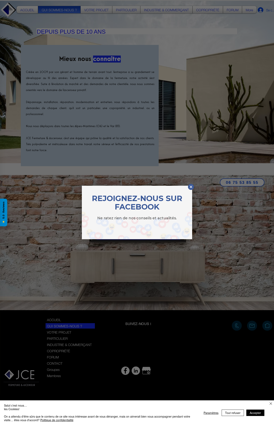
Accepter (255, 413)
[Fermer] (270, 404)
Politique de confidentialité (56, 420)
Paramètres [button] (211, 413)
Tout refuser (233, 413)
